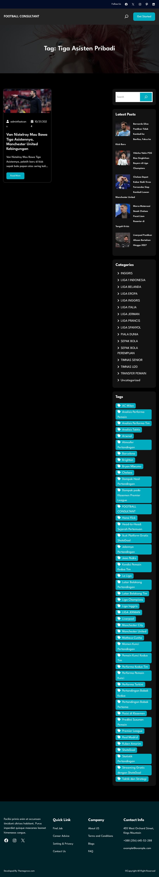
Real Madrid (130, 737)
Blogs (91, 844)
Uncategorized (130, 380)
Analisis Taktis (131, 429)
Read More (15, 176)
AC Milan (128, 405)
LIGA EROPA (129, 293)
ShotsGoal (128, 750)
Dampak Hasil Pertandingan (129, 482)
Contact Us (59, 851)
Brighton (127, 460)
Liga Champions (132, 599)
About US (93, 828)
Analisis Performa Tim (136, 423)
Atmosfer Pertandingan (126, 445)
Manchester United (134, 631)
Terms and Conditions (100, 836)
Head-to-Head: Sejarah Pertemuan (130, 527)
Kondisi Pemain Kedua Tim (129, 567)
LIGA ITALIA (129, 307)
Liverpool (128, 619)
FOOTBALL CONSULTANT (21, 16)
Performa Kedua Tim (135, 667)
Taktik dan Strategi (134, 779)
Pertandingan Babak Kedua (133, 693)
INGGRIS (127, 273)
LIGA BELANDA (131, 287)
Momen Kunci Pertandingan (128, 647)
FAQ (90, 851)
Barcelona (128, 453)
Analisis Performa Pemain (131, 415)
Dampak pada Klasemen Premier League (129, 495)
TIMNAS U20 (129, 367)
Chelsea (127, 472)
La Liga (127, 576)
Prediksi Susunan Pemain (130, 722)
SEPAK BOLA (129, 341)
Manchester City (132, 625)
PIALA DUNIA (129, 334)
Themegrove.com (26, 871)
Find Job (58, 828)
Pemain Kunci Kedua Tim (133, 658)
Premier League (132, 731)
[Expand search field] (127, 16)
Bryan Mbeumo (131, 466)
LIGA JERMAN (130, 314)
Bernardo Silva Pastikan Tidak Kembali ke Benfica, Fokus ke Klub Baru (133, 134)
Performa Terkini (132, 684)
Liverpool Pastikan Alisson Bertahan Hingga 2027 (142, 240)
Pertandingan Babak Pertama (133, 705)
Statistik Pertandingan (126, 759)
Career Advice (61, 836)
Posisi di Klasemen (133, 713)
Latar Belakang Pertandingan (130, 585)
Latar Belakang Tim (134, 593)
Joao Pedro (129, 558)
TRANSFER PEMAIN (133, 373)
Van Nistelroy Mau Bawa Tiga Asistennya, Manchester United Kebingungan (26, 141)
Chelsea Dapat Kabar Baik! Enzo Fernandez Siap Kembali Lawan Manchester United (133, 187)
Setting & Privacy (63, 844)
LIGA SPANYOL (131, 327)
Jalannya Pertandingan (126, 550)
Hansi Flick (129, 518)
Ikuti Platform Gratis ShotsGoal (133, 538)
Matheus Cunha (132, 638)
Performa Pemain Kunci (131, 676)
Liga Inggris (129, 606)
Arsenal (127, 436)
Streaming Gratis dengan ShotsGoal (131, 770)
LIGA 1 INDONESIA (133, 280)
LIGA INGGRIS (130, 300)
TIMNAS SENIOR (132, 360)
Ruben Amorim (131, 743)
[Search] (146, 97)
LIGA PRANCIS (130, 320)
